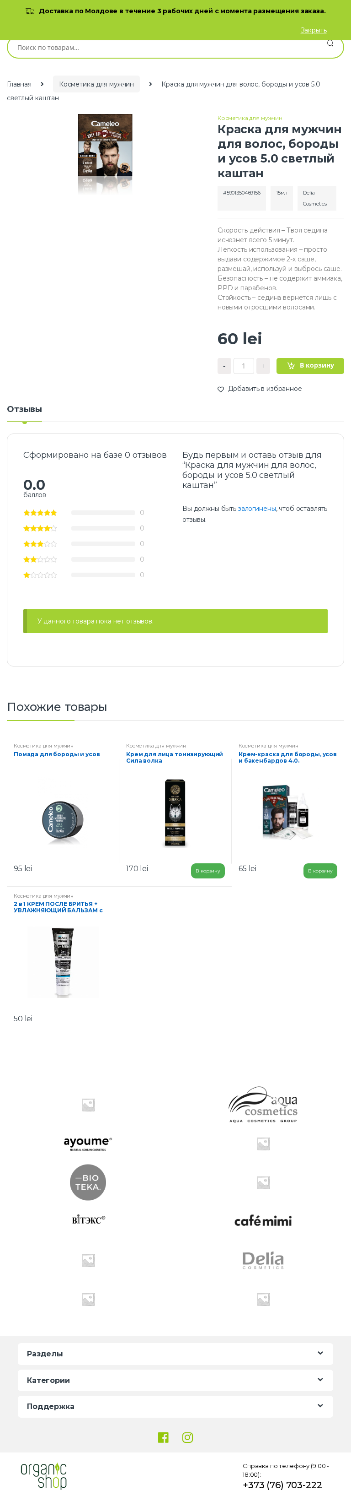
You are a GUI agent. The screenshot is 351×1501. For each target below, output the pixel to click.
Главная (19, 84)
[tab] (24, 413)
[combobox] (162, 47)
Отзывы (24, 409)
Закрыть (314, 30)
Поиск (330, 47)
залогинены (257, 508)
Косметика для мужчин (96, 84)
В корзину (317, 365)
